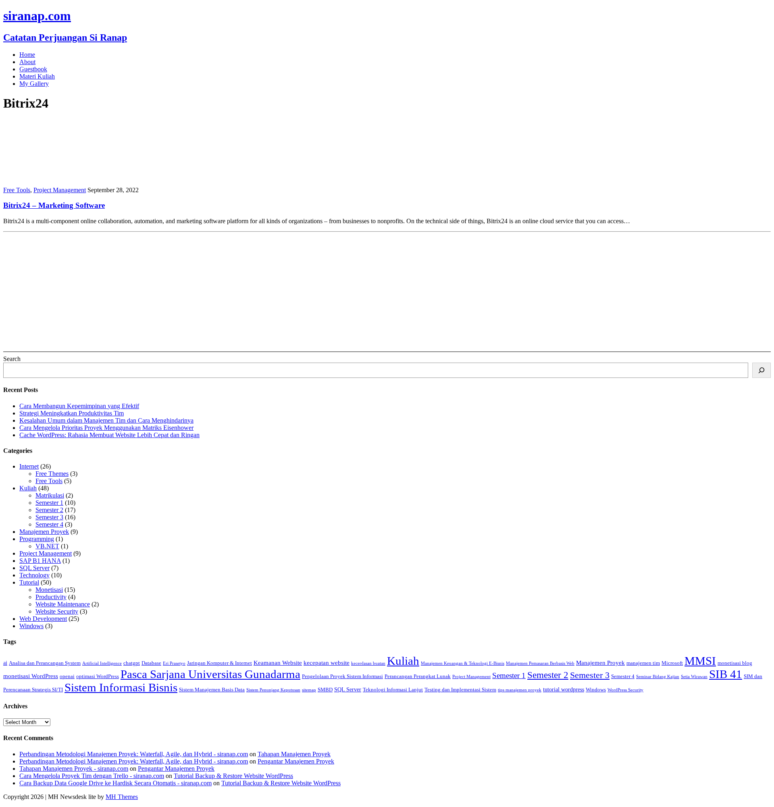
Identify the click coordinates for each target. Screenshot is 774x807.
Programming (36, 538)
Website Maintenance (62, 604)
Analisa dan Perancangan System (45, 663)
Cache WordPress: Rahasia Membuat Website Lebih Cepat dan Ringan (109, 435)
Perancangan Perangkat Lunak (418, 676)
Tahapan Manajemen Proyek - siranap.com (73, 768)
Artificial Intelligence (102, 663)
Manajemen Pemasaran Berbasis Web (540, 663)
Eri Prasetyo (174, 663)
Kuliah (28, 488)
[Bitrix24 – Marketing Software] (55, 176)
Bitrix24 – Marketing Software (54, 205)
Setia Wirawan (694, 676)
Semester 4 (49, 524)
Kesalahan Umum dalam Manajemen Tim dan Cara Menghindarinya (106, 420)
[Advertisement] (245, 291)
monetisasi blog (735, 663)
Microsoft (672, 663)
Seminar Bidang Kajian (657, 676)
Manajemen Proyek (44, 531)
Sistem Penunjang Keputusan (273, 690)
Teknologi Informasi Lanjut (393, 690)
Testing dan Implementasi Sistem (460, 690)
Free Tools (16, 190)
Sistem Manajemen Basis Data (212, 690)
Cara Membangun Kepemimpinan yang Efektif (79, 405)
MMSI (700, 660)
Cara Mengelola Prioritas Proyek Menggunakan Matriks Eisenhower (106, 427)
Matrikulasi (49, 495)
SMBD (325, 690)
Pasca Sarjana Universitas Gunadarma (210, 674)
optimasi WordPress (97, 676)
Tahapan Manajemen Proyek (294, 754)
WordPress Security (625, 690)
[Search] (761, 370)
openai (67, 676)
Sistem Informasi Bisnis (120, 687)
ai (5, 663)
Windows (31, 625)
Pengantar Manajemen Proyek (296, 761)
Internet (29, 466)
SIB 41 (725, 674)
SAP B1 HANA (40, 560)
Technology (34, 575)
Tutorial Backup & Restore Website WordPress (233, 775)
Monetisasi (49, 589)
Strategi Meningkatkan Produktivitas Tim (71, 413)
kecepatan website (327, 662)
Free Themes (52, 473)
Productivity (51, 596)
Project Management (59, 190)
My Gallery (34, 83)
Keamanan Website (278, 662)
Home (27, 54)
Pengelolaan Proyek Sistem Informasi (342, 676)
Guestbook (33, 69)
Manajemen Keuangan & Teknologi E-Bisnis (462, 663)
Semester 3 (49, 517)
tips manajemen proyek (519, 690)
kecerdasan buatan (368, 663)
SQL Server (34, 567)
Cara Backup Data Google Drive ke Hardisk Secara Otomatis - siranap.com (115, 783)
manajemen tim (643, 663)
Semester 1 (49, 502)
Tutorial (29, 582)
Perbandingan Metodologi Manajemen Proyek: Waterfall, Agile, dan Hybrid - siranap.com (133, 754)
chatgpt (131, 663)
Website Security (56, 611)
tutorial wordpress (563, 689)
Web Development (43, 618)
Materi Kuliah (37, 76)
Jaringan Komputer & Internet (219, 663)
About (27, 61)
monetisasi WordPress (30, 675)
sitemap (309, 690)
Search (12, 358)
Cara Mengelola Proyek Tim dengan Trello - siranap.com (91, 775)
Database (151, 663)
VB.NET (47, 546)
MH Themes (122, 796)
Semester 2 (49, 509)
